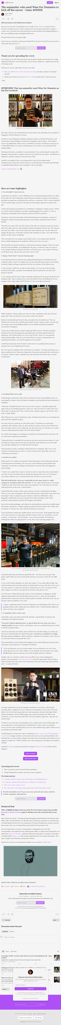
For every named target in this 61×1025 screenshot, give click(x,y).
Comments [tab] (5, 931)
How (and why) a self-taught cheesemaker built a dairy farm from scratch (27, 788)
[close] (45, 970)
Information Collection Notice (30, 994)
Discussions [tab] (13, 951)
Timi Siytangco (9, 13)
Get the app (38, 1017)
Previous (7, 920)
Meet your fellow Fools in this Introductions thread (20, 72)
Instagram (12, 747)
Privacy (30, 1013)
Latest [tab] (7, 951)
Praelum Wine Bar (40, 747)
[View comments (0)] (8, 18)
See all (4, 989)
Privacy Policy (42, 994)
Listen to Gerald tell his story (10, 169)
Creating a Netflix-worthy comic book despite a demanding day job (25, 779)
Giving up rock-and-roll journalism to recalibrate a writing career (25, 782)
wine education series (25, 659)
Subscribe (49, 2)
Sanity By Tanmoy (15, 834)
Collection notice (41, 1013)
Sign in (57, 2)
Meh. (24, 886)
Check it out (16, 836)
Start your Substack (26, 1017)
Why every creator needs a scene (14, 785)
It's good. (16, 886)
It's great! (6, 886)
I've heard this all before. (37, 886)
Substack (22, 1021)
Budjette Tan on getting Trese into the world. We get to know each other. (21, 960)
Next (54, 920)
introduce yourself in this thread (12, 812)
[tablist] (8, 931)
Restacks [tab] (11, 931)
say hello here (46, 842)
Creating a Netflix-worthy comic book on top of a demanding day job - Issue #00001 (26, 957)
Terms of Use (38, 992)
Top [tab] (3, 951)
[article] (30, 960)
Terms (34, 1013)
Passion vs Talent (29, 77)
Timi (43, 27)
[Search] (58, 951)
